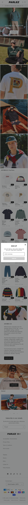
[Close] (25, 244)
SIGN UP (14, 258)
